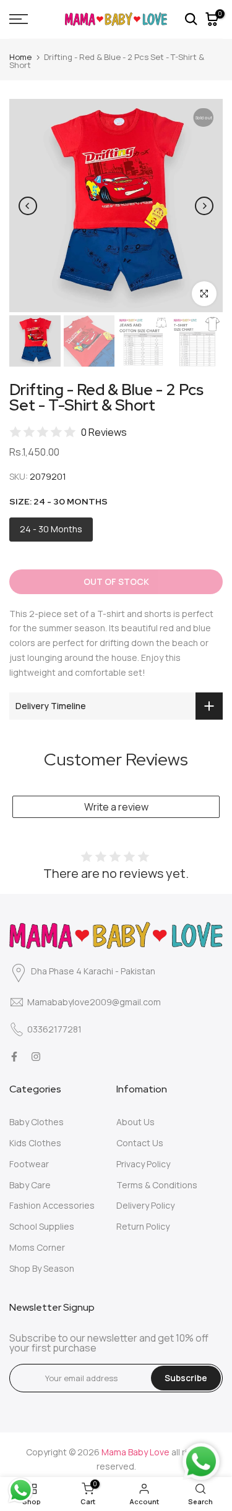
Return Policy (143, 1226)
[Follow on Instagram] (36, 1056)
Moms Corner (37, 1247)
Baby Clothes (36, 1122)
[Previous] (28, 206)
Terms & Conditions (156, 1185)
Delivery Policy (145, 1205)
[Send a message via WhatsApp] (20, 1490)
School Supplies (41, 1226)
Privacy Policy (143, 1164)
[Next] (204, 206)
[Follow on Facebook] (14, 1056)
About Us (135, 1122)
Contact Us (139, 1143)
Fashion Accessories (52, 1205)
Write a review (116, 807)
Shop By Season (41, 1268)
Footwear (29, 1164)
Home (20, 56)
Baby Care (30, 1185)
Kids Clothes (35, 1143)
